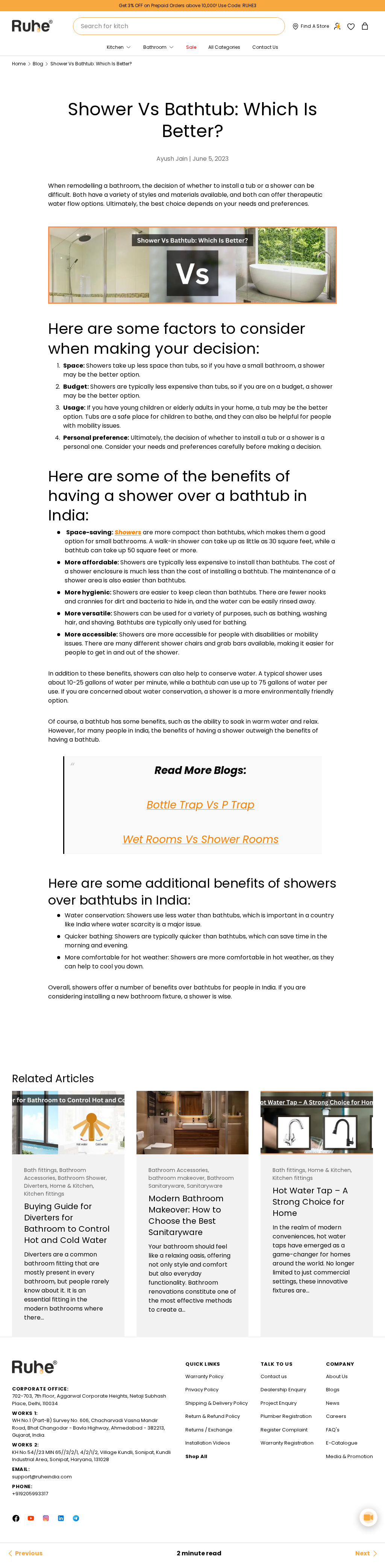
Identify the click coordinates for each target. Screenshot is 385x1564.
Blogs (333, 1389)
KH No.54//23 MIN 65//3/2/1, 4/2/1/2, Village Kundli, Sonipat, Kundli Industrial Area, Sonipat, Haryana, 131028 (91, 1456)
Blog (38, 64)
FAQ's (333, 1429)
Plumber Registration (286, 1416)
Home (19, 64)
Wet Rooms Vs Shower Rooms (201, 839)
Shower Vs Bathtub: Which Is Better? (91, 64)
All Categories (224, 47)
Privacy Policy (201, 1389)
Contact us (274, 1376)
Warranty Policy (204, 1376)
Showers (128, 532)
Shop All (196, 1456)
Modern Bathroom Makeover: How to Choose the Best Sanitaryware (186, 1215)
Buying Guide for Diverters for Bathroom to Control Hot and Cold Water (67, 1223)
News (333, 1403)
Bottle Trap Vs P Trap (201, 805)
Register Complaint (284, 1429)
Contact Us (265, 47)
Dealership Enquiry (283, 1389)
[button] (365, 26)
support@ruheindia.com (42, 1476)
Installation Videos (207, 1442)
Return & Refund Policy (212, 1416)
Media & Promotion (349, 1456)
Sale (191, 47)
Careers (336, 1416)
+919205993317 (30, 1493)
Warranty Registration (287, 1442)
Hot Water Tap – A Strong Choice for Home (310, 1202)
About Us (337, 1376)
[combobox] (179, 26)
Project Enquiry (279, 1403)
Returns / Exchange (208, 1429)
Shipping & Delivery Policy (216, 1403)
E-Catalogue (342, 1442)
